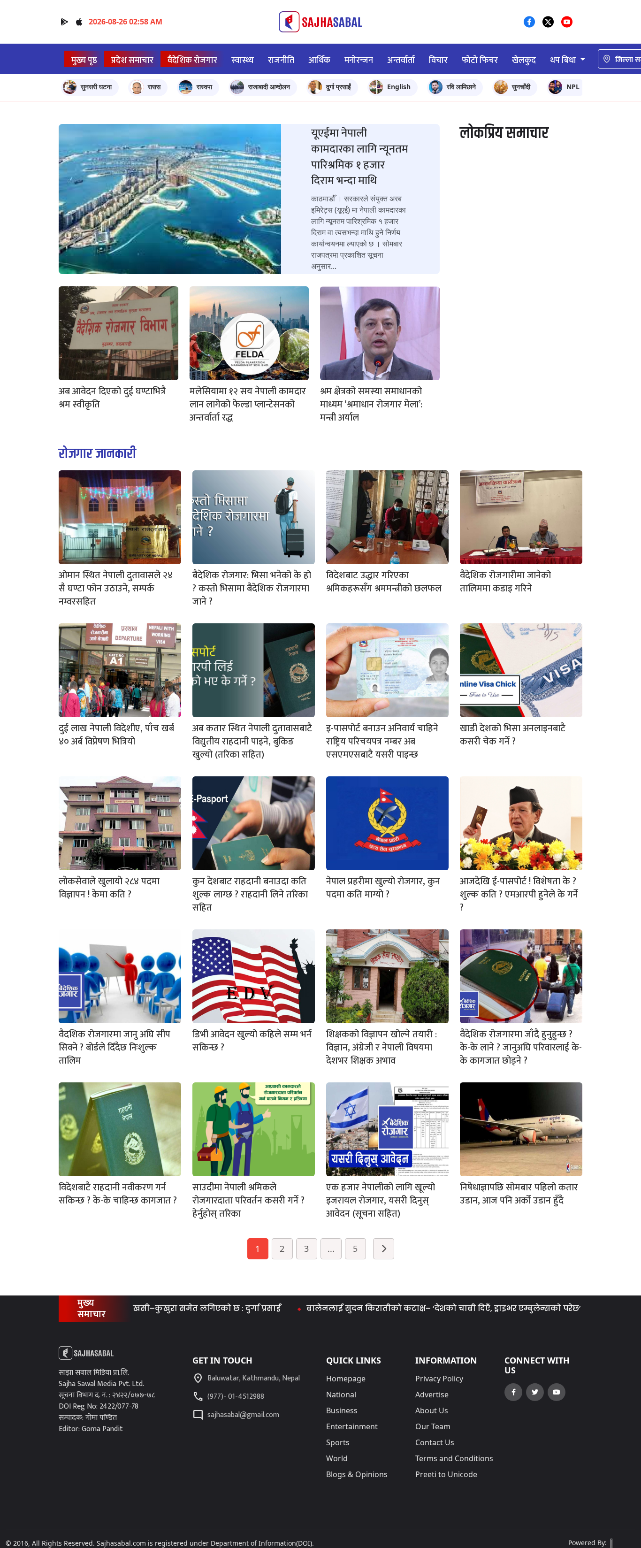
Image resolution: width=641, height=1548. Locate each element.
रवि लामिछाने (461, 86)
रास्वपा (204, 86)
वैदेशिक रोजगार (192, 60)
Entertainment (352, 1426)
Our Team (432, 1426)
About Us (431, 1410)
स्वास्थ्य (242, 60)
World (337, 1458)
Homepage (346, 1378)
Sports (338, 1442)
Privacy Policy (439, 1378)
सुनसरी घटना (96, 86)
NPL (573, 86)
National (341, 1394)
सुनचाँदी (521, 86)
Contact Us (434, 1442)
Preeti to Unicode (446, 1474)
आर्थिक (319, 60)
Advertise (432, 1394)
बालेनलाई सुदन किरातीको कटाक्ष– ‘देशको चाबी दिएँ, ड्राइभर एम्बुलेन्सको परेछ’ (396, 1308)
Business (342, 1410)
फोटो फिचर (480, 60)
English (399, 86)
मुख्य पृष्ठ (84, 60)
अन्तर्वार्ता (401, 60)
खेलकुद (524, 60)
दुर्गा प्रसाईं (338, 86)
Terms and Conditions (454, 1458)
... (331, 1248)
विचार (438, 60)
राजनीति (281, 60)
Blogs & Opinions (357, 1474)
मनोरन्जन (358, 60)
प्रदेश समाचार (132, 60)
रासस (154, 86)
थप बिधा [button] (564, 60)
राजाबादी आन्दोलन (269, 86)
